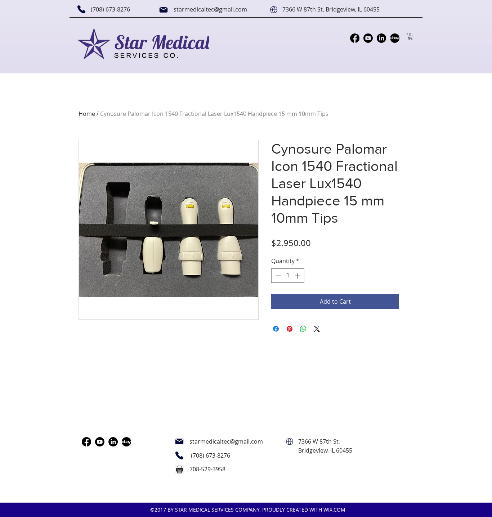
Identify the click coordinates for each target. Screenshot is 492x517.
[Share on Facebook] (276, 329)
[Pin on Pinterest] (289, 329)
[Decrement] (277, 275)
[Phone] (81, 9)
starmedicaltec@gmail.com (210, 9)
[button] (410, 36)
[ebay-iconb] (394, 38)
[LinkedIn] (381, 38)
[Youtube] (368, 38)
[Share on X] (317, 329)
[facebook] (354, 38)
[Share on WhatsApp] (303, 329)
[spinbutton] (287, 275)
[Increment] (298, 275)
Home (87, 114)
